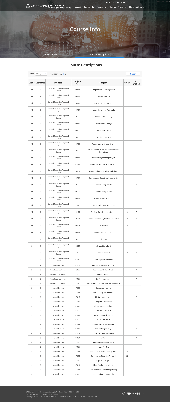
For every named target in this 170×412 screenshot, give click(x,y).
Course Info (89, 6)
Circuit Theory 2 (103, 274)
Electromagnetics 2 (103, 279)
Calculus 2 (103, 239)
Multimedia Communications (103, 342)
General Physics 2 (103, 253)
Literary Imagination (103, 130)
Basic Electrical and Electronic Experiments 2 (103, 283)
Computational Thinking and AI (103, 89)
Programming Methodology (103, 292)
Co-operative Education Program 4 (103, 351)
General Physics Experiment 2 (103, 259)
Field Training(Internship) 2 (103, 365)
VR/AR (103, 338)
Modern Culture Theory (103, 117)
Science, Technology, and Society (103, 205)
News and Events (136, 6)
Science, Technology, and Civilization (103, 164)
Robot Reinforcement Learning (103, 374)
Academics (101, 6)
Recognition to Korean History (103, 144)
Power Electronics (103, 319)
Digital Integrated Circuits (103, 315)
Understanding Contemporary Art (103, 157)
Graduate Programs (118, 6)
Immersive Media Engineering (103, 333)
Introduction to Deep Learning (103, 324)
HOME (108, 2)
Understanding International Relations (103, 171)
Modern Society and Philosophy (103, 110)
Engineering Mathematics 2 (103, 270)
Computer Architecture (103, 301)
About (78, 6)
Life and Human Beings (103, 123)
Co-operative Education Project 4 (103, 356)
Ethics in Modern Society (103, 103)
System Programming (103, 329)
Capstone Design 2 (103, 360)
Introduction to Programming (103, 265)
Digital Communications (103, 306)
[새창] (37, 6)
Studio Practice (103, 347)
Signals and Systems (103, 288)
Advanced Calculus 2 (103, 246)
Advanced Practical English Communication (103, 219)
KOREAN (116, 2)
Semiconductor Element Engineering (103, 369)
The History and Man (103, 137)
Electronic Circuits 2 (103, 310)
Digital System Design (103, 297)
